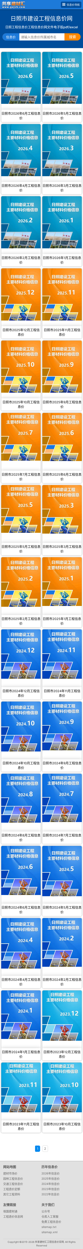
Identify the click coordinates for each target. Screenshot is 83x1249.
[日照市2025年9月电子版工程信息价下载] (62, 367)
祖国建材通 (10, 1211)
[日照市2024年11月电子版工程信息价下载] (62, 654)
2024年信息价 (51, 1183)
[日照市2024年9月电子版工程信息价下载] (62, 726)
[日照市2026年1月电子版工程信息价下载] (62, 222)
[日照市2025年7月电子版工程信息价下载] (21, 437)
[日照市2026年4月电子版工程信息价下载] (21, 150)
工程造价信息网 (13, 1216)
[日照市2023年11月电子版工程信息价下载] (21, 1087)
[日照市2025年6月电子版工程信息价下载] (62, 437)
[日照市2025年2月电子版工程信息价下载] (21, 582)
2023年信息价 (51, 1189)
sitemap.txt (49, 1227)
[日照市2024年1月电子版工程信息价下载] (21, 1014)
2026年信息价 (51, 1173)
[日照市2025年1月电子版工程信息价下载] (62, 581)
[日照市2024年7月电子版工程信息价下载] (62, 798)
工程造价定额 (11, 1189)
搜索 (72, 37)
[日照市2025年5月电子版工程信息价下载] (21, 509)
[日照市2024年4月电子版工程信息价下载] (21, 943)
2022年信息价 (50, 1194)
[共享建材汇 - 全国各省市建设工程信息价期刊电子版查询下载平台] (13, 4)
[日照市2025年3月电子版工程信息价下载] (62, 509)
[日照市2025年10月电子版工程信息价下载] (21, 367)
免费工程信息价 (51, 1221)
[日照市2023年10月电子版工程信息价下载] (62, 1087)
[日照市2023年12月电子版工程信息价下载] (62, 1015)
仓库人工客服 (50, 1216)
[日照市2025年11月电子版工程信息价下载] (62, 294)
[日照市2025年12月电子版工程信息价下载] (21, 294)
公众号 (46, 1211)
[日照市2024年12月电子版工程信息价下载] (21, 654)
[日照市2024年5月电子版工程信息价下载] (62, 871)
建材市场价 (10, 1173)
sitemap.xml (49, 1232)
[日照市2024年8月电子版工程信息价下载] (21, 798)
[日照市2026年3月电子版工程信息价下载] (62, 150)
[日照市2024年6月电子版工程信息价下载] (21, 870)
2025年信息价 (51, 1178)
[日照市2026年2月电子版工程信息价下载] (21, 222)
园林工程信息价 (13, 1178)
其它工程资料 (11, 1194)
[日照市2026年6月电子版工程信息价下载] (21, 78)
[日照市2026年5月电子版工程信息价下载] (62, 78)
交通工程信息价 (13, 1183)
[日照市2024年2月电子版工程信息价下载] (62, 942)
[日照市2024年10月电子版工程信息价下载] (21, 726)
